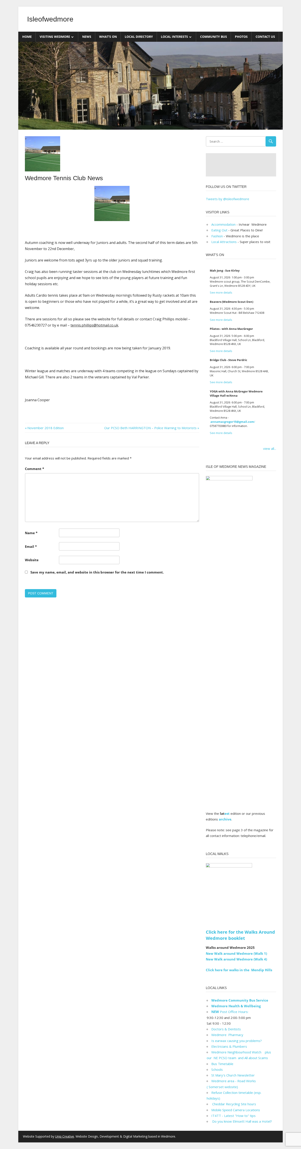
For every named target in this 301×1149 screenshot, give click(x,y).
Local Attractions (224, 242)
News (86, 36)
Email (31, 546)
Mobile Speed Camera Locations (235, 1110)
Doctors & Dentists (226, 1029)
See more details (221, 292)
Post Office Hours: (229, 1011)
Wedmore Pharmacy (227, 1035)
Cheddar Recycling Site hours (236, 1104)
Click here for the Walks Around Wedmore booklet (240, 935)
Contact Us (265, 36)
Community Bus (213, 36)
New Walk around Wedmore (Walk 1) (236, 953)
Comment (34, 468)
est (227, 813)
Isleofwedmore (50, 19)
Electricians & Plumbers (229, 1046)
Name (31, 533)
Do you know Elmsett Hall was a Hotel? (241, 1121)
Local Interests (174, 36)
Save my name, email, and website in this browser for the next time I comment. (97, 572)
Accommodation (223, 224)
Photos (241, 36)
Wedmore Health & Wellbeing (236, 1006)
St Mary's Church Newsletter (233, 1075)
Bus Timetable (222, 1064)
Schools (217, 1069)
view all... (269, 448)
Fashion (217, 236)
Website (32, 560)
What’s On (108, 36)
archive (225, 819)
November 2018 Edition (45, 428)
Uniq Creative (64, 1136)
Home (27, 36)
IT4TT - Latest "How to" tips (233, 1115)
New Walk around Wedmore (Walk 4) (236, 959)
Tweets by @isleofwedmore (227, 199)
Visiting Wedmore (55, 36)
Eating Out (219, 230)
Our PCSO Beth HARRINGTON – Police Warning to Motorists (150, 428)
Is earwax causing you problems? (236, 1040)
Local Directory (139, 36)
